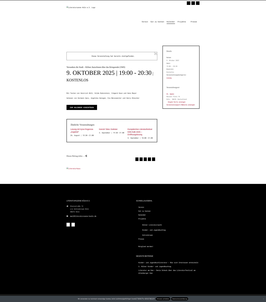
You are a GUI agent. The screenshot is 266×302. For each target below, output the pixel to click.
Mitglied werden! (145, 246)
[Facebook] (68, 224)
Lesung (168, 78)
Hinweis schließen (163, 299)
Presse (141, 239)
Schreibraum (147, 235)
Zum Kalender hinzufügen (82, 107)
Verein (141, 207)
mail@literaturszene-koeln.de (83, 216)
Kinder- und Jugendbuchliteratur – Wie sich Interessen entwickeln (168, 262)
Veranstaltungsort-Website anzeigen (180, 105)
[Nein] (263, 299)
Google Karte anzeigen (176, 102)
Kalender (142, 215)
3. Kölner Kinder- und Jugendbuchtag (154, 266)
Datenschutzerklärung (179, 299)
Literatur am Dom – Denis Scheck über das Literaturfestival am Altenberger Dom (166, 271)
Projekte (142, 219)
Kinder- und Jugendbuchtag (154, 230)
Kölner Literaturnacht (152, 225)
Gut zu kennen (144, 211)
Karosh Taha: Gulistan (108, 129)
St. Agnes (170, 94)
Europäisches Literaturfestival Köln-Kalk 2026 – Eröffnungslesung (140, 131)
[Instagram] (73, 224)
